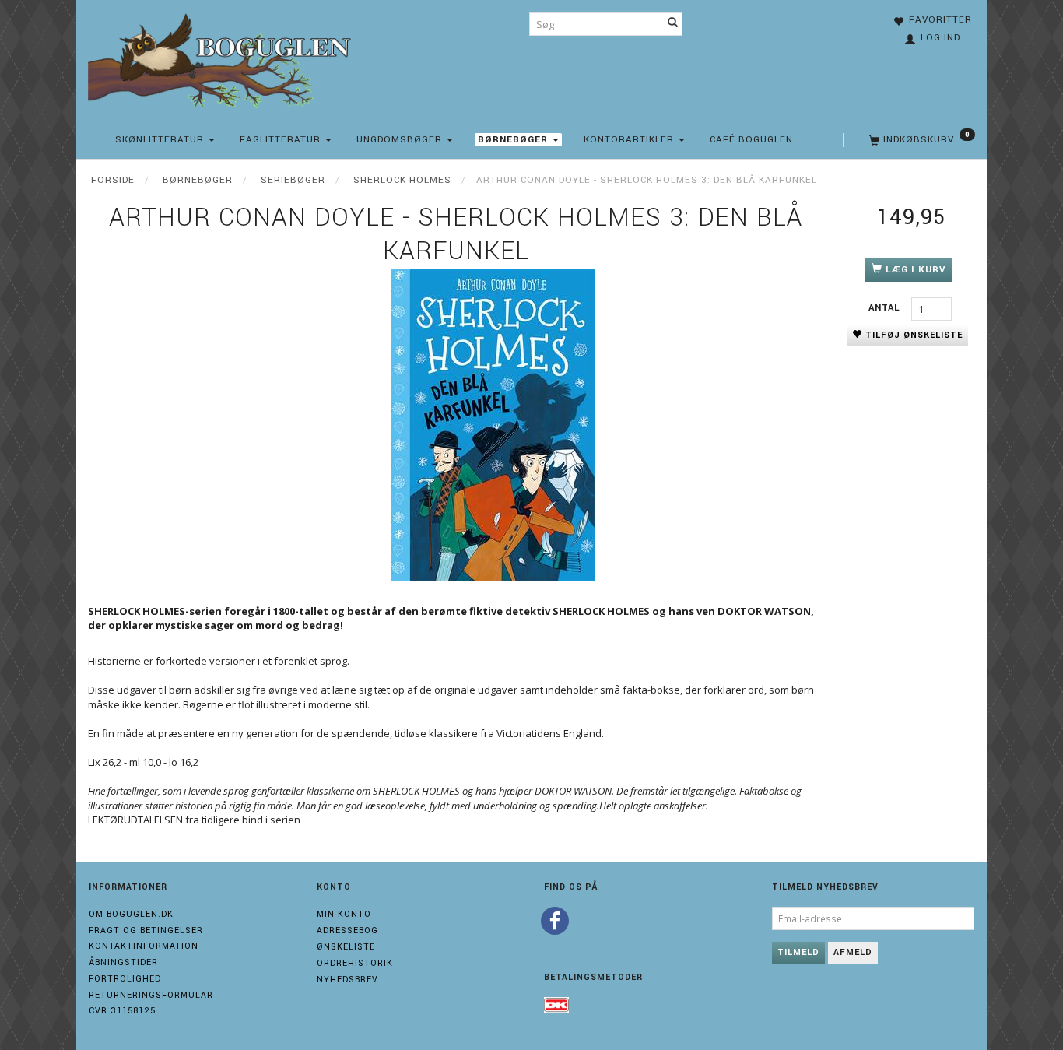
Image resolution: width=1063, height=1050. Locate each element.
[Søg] (673, 24)
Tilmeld (798, 952)
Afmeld (852, 952)
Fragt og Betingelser (146, 930)
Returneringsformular (151, 995)
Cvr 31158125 (122, 1011)
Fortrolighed (125, 979)
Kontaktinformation (143, 946)
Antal (885, 307)
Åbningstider (123, 962)
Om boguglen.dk (131, 914)
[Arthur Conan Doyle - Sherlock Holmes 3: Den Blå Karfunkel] (492, 425)
